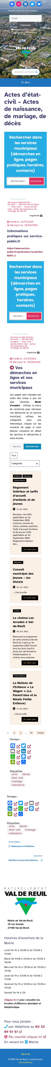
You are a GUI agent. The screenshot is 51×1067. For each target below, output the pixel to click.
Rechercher (32, 446)
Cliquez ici (10, 999)
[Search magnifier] (36, 72)
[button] (36, 215)
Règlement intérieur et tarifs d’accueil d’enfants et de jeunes (25, 496)
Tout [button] (13, 455)
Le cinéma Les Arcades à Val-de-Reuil (23, 622)
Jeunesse (27, 476)
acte (14, 774)
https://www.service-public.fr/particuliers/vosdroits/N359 (25, 252)
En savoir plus (30, 549)
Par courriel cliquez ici (25, 1037)
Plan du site (25, 1053)
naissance (18, 785)
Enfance (17, 476)
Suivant (40, 733)
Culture (17, 611)
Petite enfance (19, 480)
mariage (17, 781)
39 (31, 733)
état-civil (17, 778)
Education (18, 562)
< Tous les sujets (17, 199)
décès (26, 774)
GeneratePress (25, 1062)
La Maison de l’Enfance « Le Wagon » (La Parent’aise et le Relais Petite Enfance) (25, 693)
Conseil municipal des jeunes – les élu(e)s (23, 576)
